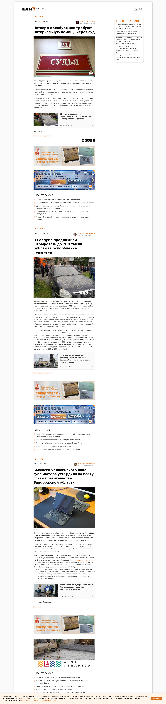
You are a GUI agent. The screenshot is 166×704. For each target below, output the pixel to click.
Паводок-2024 (46, 136)
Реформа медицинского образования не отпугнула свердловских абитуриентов (62, 213)
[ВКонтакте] (83, 140)
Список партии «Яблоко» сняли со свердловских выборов (129, 54)
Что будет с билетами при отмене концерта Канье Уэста (59, 443)
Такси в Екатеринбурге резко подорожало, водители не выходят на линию (63, 218)
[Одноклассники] (86, 140)
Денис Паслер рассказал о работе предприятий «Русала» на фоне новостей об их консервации (63, 207)
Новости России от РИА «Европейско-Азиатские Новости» (28, 9)
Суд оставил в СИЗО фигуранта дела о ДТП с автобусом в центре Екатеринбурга (62, 682)
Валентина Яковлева (86, 463)
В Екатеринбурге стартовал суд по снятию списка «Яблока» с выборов (65, 203)
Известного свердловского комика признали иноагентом (59, 440)
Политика (37, 606)
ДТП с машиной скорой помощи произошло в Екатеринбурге (61, 693)
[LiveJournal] (94, 140)
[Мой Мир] (91, 140)
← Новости (38, 17)
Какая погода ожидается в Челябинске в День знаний (58, 199)
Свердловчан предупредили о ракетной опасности (57, 446)
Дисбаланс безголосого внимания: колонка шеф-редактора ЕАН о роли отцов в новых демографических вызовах (129, 40)
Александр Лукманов (86, 233)
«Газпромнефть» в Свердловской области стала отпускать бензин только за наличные (128, 26)
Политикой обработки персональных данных (39, 700)
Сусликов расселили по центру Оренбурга (128, 58)
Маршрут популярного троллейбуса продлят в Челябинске (60, 686)
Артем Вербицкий (87, 21)
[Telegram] (88, 140)
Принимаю (156, 698)
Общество (37, 136)
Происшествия (38, 373)
